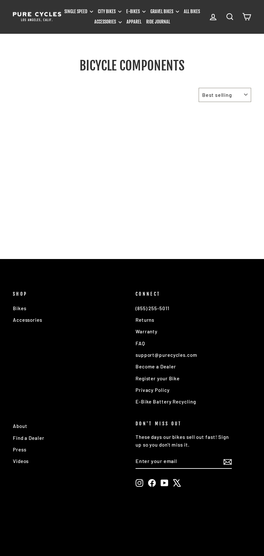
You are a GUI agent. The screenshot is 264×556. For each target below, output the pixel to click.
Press (19, 449)
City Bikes (107, 11)
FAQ (140, 343)
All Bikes (192, 11)
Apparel (134, 21)
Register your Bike (158, 378)
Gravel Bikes (162, 11)
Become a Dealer (156, 366)
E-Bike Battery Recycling (166, 401)
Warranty (146, 331)
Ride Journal (158, 21)
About (20, 426)
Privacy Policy (153, 390)
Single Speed (76, 11)
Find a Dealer (28, 438)
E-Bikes (133, 11)
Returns (145, 320)
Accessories (105, 21)
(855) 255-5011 (152, 308)
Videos (21, 461)
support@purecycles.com (166, 355)
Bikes (19, 308)
